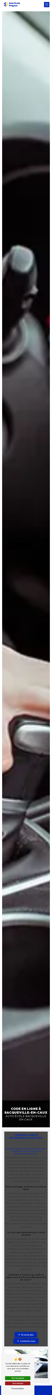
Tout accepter (17, 1378)
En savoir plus (27, 1334)
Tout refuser (17, 1383)
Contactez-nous (27, 1341)
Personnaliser (17, 1388)
